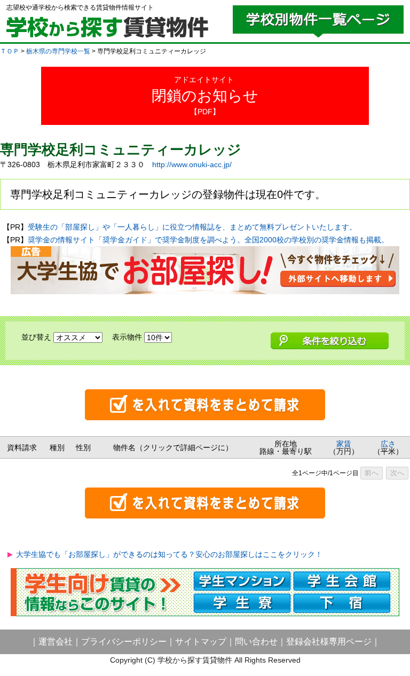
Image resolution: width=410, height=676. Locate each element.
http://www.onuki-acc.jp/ (192, 164)
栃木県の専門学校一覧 (58, 51)
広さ (388, 443)
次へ (397, 473)
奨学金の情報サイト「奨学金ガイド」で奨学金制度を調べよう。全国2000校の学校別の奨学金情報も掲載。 (208, 239)
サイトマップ (200, 641)
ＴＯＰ (9, 51)
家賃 (343, 443)
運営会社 (55, 641)
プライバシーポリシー (124, 641)
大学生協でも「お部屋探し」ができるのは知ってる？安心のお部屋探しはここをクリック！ (169, 554)
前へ (372, 473)
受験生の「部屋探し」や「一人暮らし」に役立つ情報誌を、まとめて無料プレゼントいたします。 (192, 227)
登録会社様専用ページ (329, 641)
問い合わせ (256, 641)
